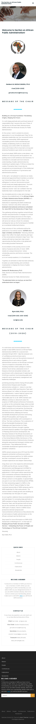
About (18, 552)
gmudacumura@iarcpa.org (18, 627)
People (18, 559)
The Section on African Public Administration (11, 3)
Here (21, 596)
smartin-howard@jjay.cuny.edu (18, 634)
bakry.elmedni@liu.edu (17, 640)
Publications (18, 566)
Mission (18, 556)
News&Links (18, 570)
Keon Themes (24, 717)
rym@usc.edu (23, 621)
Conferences (18, 563)
